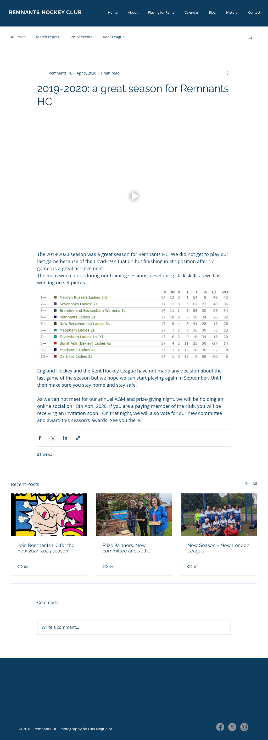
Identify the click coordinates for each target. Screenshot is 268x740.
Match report (47, 36)
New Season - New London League (218, 547)
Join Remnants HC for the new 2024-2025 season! (46, 547)
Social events (81, 36)
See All (251, 483)
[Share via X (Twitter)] (52, 437)
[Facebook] (220, 727)
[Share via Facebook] (39, 437)
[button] (250, 37)
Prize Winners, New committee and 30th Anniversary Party (125, 547)
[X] (232, 727)
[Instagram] (244, 727)
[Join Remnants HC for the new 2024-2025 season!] (49, 514)
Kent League (114, 36)
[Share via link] (78, 437)
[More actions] (228, 73)
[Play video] (134, 196)
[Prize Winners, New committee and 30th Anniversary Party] (134, 514)
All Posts (18, 36)
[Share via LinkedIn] (65, 437)
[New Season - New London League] (219, 514)
